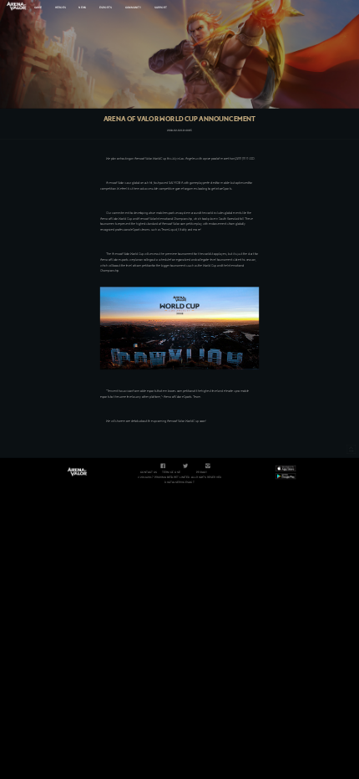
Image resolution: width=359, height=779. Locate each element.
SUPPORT (160, 7)
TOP (351, 449)
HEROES (60, 7)
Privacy (201, 472)
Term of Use (171, 472)
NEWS (82, 7)
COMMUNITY (133, 7)
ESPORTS (105, 7)
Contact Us (148, 472)
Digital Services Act (179, 482)
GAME (38, 7)
